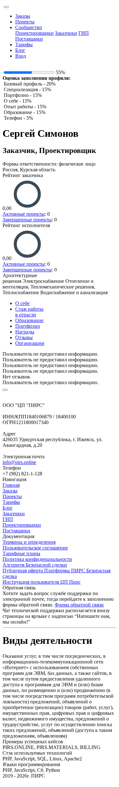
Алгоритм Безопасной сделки (35, 565)
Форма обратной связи (79, 604)
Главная (11, 485)
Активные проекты (24, 214)
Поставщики (29, 38)
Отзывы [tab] (24, 337)
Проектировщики (34, 33)
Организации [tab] (29, 343)
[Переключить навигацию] (6, 7)
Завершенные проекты (27, 219)
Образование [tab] (29, 320)
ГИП (83, 33)
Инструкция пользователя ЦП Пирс (42, 582)
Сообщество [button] (28, 27)
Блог (20, 50)
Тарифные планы (21, 553)
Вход (20, 56)
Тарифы (24, 44)
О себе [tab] (22, 303)
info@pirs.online (19, 462)
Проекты (25, 21)
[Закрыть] (5, 390)
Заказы (22, 16)
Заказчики (66, 33)
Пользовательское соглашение (35, 547)
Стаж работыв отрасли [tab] (29, 311)
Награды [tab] (24, 331)
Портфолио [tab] (27, 326)
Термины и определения (29, 542)
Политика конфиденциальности (37, 559)
